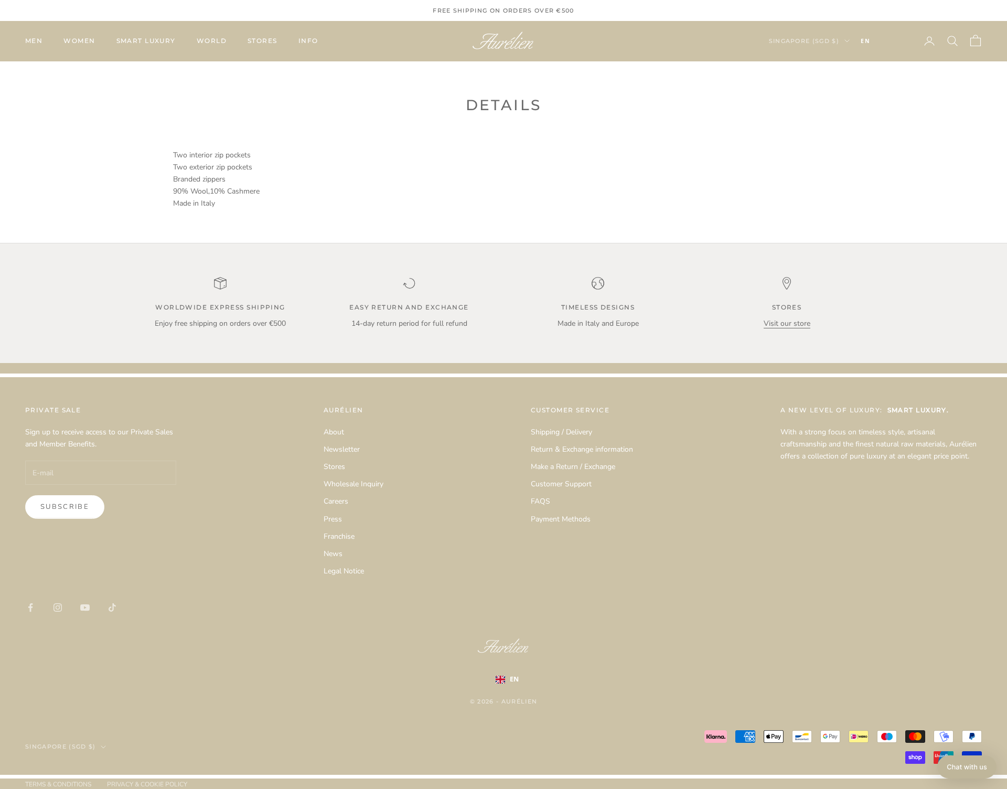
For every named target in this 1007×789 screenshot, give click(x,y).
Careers (336, 501)
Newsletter (342, 449)
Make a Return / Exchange (573, 467)
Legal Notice (344, 571)
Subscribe (64, 506)
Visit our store (787, 323)
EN (865, 41)
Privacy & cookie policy (147, 784)
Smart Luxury (146, 41)
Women (79, 41)
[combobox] (881, 41)
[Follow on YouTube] (85, 607)
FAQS (540, 501)
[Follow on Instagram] (57, 607)
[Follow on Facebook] (30, 607)
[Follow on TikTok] (112, 607)
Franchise (339, 536)
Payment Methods (561, 519)
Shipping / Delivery (561, 432)
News (333, 554)
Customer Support (561, 484)
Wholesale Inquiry (353, 484)
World (212, 41)
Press (333, 519)
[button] (967, 767)
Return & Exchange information (582, 449)
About (334, 432)
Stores (262, 41)
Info (308, 41)
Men (33, 41)
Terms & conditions (58, 784)
